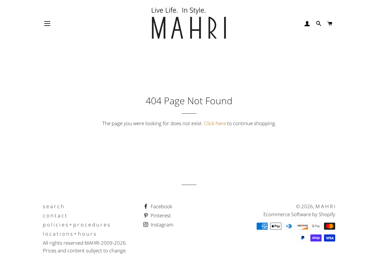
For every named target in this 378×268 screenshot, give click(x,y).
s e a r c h (53, 206)
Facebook (160, 206)
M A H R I (325, 206)
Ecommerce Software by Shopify (299, 214)
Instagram (161, 224)
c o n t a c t (55, 215)
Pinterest (160, 215)
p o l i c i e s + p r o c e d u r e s (76, 224)
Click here (215, 123)
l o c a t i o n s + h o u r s (69, 233)
